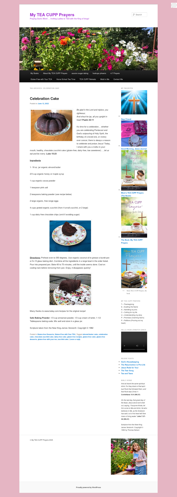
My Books (35, 73)
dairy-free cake (60, 336)
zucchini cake (63, 339)
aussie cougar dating (80, 73)
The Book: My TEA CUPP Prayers (132, 241)
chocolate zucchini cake (44, 336)
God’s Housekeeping (130, 361)
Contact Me (118, 79)
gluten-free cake (89, 336)
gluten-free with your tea (47, 339)
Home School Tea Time (65, 79)
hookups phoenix (99, 73)
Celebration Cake (44, 98)
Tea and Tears (127, 373)
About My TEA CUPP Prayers (55, 73)
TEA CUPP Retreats (88, 79)
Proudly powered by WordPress (88, 487)
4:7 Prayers (115, 73)
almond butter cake (90, 334)
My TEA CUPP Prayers (52, 14)
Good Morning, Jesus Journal (134, 148)
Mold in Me (104, 79)
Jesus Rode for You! (129, 367)
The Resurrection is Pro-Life (133, 364)
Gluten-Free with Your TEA (41, 79)
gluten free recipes (74, 336)
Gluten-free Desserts (45, 334)
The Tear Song (127, 370)
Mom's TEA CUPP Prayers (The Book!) (132, 194)
